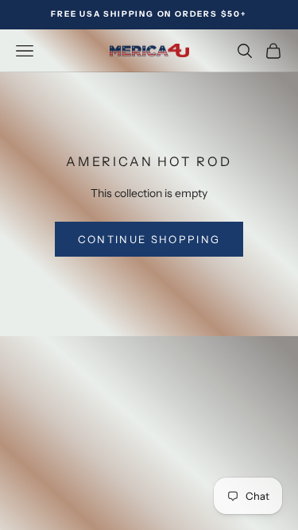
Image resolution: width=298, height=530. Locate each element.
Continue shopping (149, 239)
